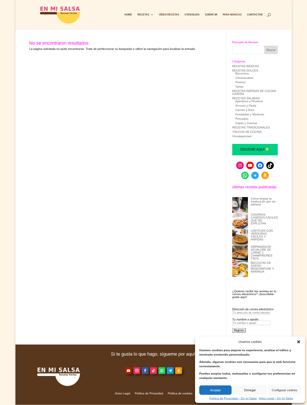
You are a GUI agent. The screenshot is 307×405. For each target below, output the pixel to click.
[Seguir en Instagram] (136, 370)
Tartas (239, 86)
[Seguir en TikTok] (153, 370)
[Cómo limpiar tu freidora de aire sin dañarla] (240, 205)
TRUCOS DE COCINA (246, 131)
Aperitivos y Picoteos (249, 101)
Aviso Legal (122, 393)
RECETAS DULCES (245, 70)
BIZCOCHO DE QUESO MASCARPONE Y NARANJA (262, 267)
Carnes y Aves (244, 110)
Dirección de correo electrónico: (253, 309)
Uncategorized (241, 136)
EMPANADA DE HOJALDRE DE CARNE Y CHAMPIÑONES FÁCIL (261, 252)
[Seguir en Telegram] (170, 370)
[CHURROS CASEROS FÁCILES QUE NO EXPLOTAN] (240, 221)
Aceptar (215, 390)
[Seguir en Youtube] (128, 370)
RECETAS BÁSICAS (245, 66)
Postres (240, 82)
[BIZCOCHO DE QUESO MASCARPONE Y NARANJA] (240, 269)
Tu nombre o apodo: (245, 319)
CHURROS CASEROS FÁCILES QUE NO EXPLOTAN (264, 219)
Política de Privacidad (149, 393)
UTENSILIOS (192, 14)
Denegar (250, 390)
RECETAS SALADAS (246, 98)
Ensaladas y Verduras (249, 114)
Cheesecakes (244, 77)
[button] (299, 342)
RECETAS (143, 14)
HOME (128, 14)
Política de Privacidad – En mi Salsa (233, 398)
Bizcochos (242, 73)
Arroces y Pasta (245, 105)
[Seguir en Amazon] (178, 370)
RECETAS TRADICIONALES (251, 127)
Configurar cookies (284, 390)
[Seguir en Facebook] (145, 370)
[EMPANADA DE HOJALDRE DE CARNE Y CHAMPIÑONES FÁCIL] (240, 253)
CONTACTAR (255, 14)
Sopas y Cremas (246, 123)
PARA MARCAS (232, 14)
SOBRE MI (211, 14)
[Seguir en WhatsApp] (162, 370)
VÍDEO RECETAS (169, 14)
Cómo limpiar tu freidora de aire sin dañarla (263, 201)
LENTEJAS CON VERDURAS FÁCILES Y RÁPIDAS (262, 235)
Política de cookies (180, 393)
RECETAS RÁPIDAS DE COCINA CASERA (254, 92)
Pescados (241, 118)
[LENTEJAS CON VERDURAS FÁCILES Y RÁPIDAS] (240, 237)
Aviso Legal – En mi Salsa (276, 398)
